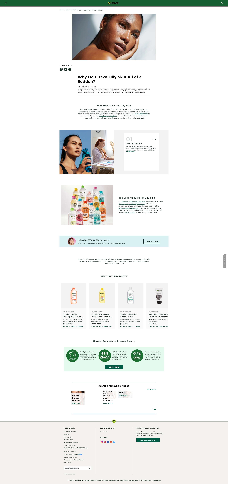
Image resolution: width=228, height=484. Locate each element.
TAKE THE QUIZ (152, 241)
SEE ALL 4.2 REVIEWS (162, 326)
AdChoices (144, 480)
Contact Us (103, 432)
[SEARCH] (222, 3)
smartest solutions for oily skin (133, 202)
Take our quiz (130, 212)
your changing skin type (108, 116)
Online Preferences (70, 431)
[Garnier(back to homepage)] (113, 3)
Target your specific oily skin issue (132, 204)
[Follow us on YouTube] (111, 441)
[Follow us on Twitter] (114, 441)
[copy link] (70, 69)
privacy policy (157, 480)
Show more (130, 151)
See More (151, 389)
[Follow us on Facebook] (107, 441)
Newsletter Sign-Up (148, 440)
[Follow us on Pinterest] (104, 441)
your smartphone (141, 114)
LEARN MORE (114, 367)
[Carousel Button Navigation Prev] (152, 139)
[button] (225, 261)
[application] (78, 468)
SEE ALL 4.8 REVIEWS (77, 326)
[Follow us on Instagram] (101, 441)
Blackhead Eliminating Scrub (129, 208)
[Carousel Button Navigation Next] (155, 139)
